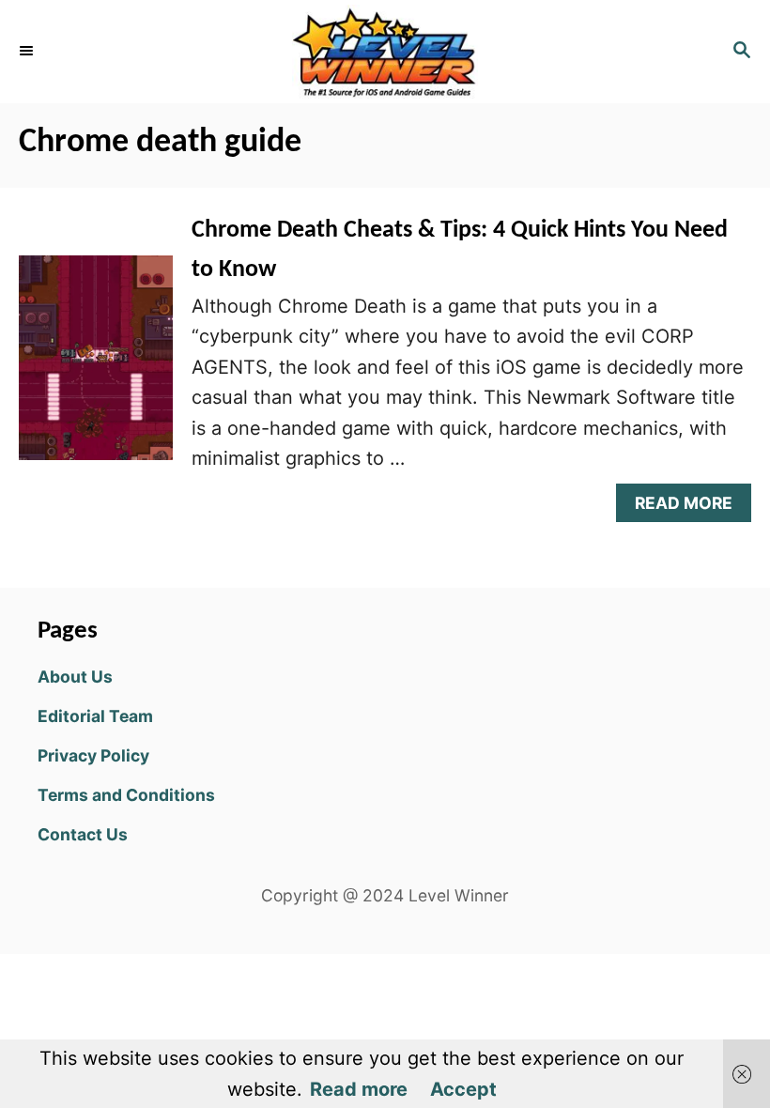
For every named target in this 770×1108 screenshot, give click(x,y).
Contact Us (83, 834)
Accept (463, 1089)
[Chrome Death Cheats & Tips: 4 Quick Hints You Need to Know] (96, 367)
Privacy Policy (93, 755)
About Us (75, 676)
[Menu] (28, 52)
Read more (359, 1089)
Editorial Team (95, 716)
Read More (691, 507)
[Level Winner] (385, 51)
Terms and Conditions (126, 795)
